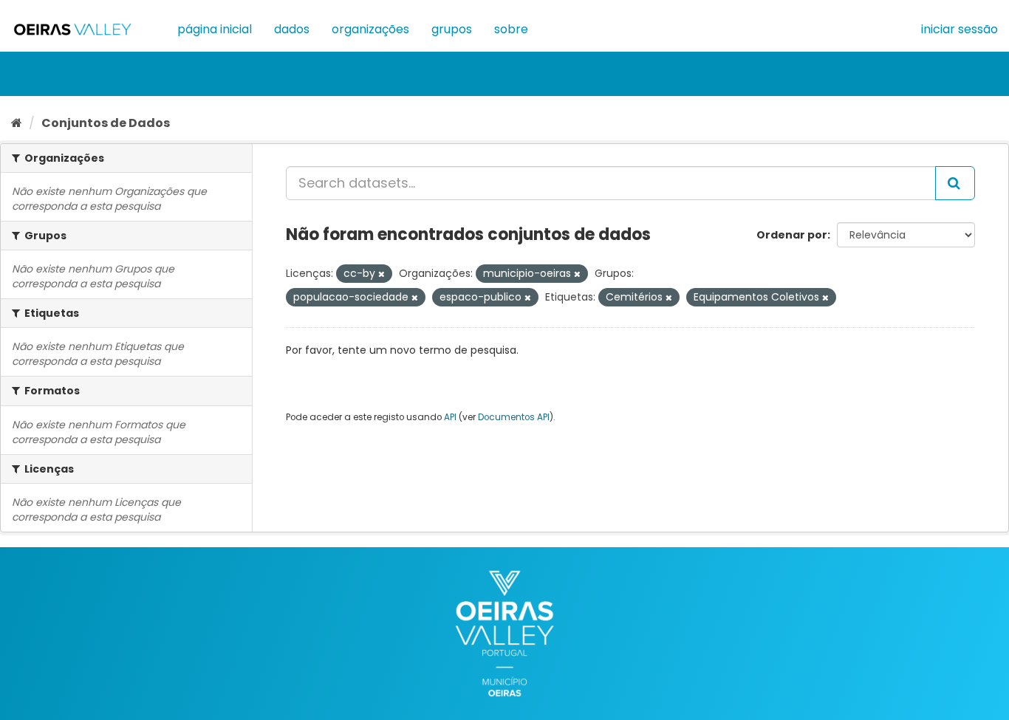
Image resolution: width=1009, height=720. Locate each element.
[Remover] (381, 274)
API (450, 417)
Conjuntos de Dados (105, 122)
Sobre (511, 29)
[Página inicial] (16, 122)
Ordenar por (791, 234)
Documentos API (514, 417)
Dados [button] (291, 29)
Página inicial (214, 29)
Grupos (451, 29)
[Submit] (955, 183)
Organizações (370, 29)
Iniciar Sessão (959, 29)
